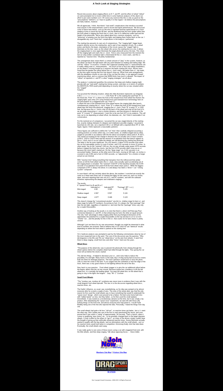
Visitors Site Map (120, 352)
